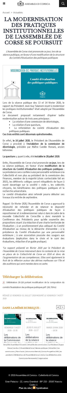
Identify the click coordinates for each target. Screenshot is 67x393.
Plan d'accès (20, 351)
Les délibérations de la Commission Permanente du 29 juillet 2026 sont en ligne (12, 337)
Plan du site (25, 388)
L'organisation (43, 358)
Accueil (6, 12)
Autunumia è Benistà (33, 351)
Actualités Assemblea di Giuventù (15, 345)
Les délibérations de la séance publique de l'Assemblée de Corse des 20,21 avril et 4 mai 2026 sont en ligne (54, 337)
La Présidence (53, 345)
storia (43, 355)
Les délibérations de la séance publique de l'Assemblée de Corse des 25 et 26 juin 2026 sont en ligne (33, 337)
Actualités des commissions (37, 345)
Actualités (18, 12)
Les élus (16, 348)
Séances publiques (41, 348)
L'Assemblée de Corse (27, 348)
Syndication (42, 388)
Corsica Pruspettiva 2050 (50, 351)
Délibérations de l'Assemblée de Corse (26, 355)
